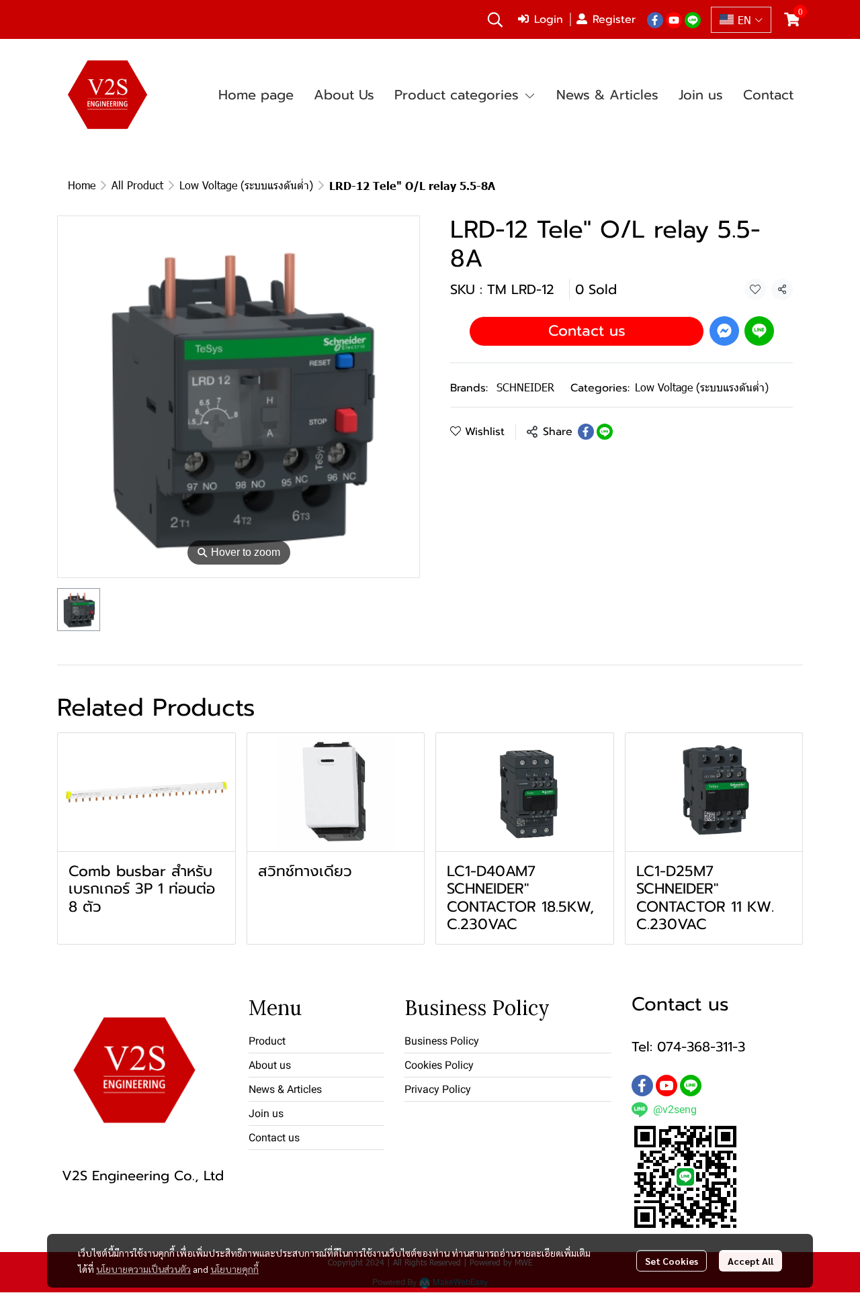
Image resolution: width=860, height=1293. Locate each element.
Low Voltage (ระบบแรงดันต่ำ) (246, 185)
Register (614, 19)
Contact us (587, 331)
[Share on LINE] (605, 432)
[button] (495, 19)
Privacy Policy (437, 1089)
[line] (693, 19)
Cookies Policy (439, 1065)
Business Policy (441, 1041)
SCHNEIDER (525, 387)
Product (267, 1041)
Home (81, 185)
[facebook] (655, 19)
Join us (266, 1113)
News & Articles (285, 1089)
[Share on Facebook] (586, 432)
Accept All (750, 1261)
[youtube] (674, 19)
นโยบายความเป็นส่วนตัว (143, 1269)
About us (270, 1065)
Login (548, 19)
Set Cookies (671, 1261)
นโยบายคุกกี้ (234, 1269)
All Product (137, 185)
